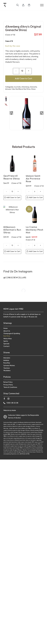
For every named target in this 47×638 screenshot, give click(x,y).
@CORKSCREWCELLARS (14, 278)
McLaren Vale (10, 89)
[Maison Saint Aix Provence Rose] (35, 163)
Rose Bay (6, 363)
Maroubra (6, 358)
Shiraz (33, 89)
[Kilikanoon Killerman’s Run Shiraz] (12, 215)
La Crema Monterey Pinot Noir (34, 230)
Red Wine (27, 89)
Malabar (6, 360)
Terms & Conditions (10, 387)
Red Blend (19, 89)
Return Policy (8, 382)
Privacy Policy (8, 385)
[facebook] (4, 399)
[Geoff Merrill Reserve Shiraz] (12, 163)
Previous (11, 113)
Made (14, 410)
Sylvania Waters (9, 365)
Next (41, 113)
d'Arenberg (25, 87)
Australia (17, 87)
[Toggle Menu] (42, 5)
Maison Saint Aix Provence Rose (33, 179)
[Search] (17, 5)
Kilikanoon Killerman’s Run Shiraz (12, 230)
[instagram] (8, 399)
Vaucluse (6, 368)
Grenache (33, 87)
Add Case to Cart (23, 79)
